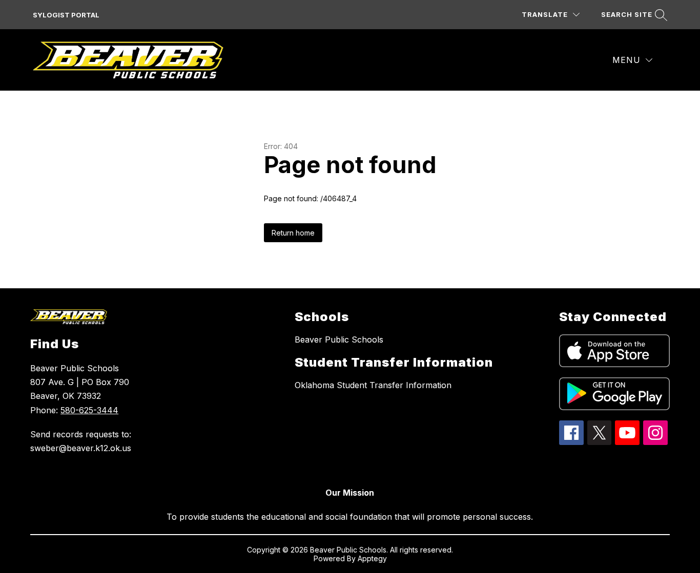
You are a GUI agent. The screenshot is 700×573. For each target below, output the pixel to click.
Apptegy (372, 558)
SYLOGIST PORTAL (66, 15)
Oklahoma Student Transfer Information (373, 385)
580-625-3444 (89, 410)
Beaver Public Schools (339, 339)
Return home (293, 232)
